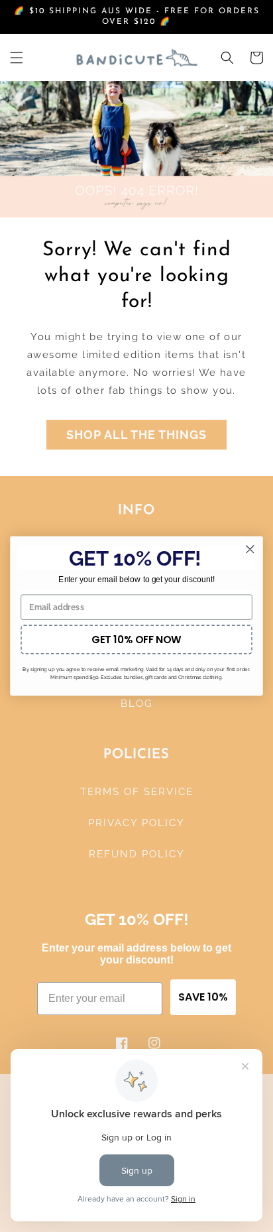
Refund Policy (137, 854)
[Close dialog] (250, 549)
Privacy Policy (136, 823)
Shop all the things (136, 435)
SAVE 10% (203, 997)
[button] (16, 57)
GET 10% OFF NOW (136, 640)
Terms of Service (136, 792)
